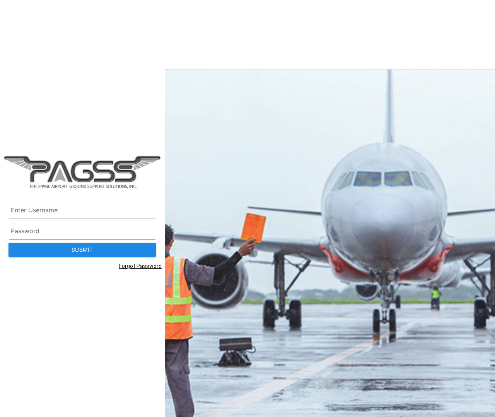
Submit (82, 249)
